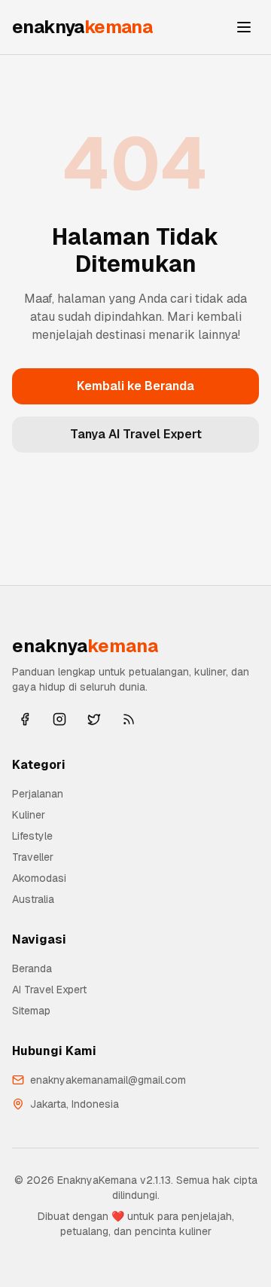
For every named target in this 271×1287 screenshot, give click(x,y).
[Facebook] (25, 719)
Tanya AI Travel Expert (136, 434)
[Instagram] (59, 719)
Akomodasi (39, 878)
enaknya (82, 26)
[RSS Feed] (129, 719)
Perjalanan (37, 794)
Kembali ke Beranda (135, 386)
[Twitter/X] (94, 719)
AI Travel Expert (49, 989)
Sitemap (31, 1010)
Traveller (32, 857)
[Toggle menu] (244, 27)
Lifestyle (32, 836)
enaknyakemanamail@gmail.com (108, 1080)
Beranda (32, 968)
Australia (33, 899)
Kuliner (28, 815)
